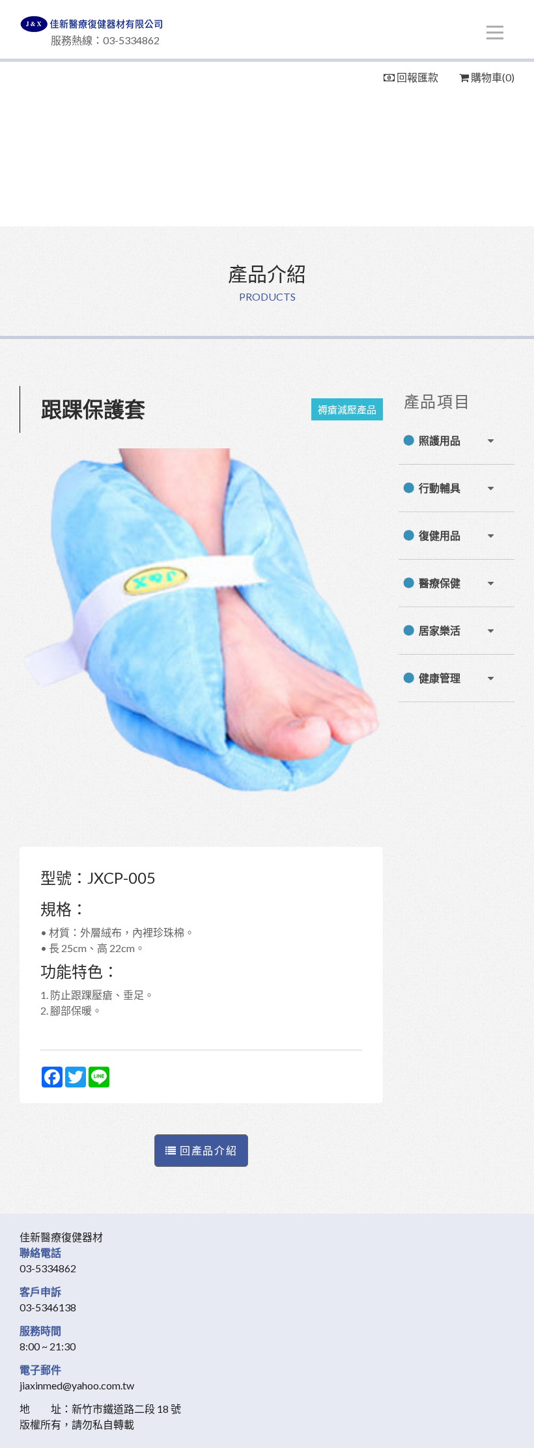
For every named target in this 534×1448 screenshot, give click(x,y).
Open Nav (494, 32)
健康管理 (439, 678)
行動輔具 (439, 488)
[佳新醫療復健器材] (267, 24)
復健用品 (439, 535)
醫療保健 (439, 583)
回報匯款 (416, 77)
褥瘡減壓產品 (347, 409)
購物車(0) (491, 77)
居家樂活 (439, 630)
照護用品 (439, 440)
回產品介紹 (207, 1150)
